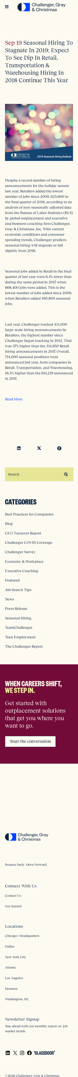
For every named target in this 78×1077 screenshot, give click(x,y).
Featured (12, 580)
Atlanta (10, 967)
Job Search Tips (18, 590)
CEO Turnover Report (23, 533)
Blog (9, 524)
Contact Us (13, 895)
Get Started (13, 906)
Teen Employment (20, 637)
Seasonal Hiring (18, 618)
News (9, 599)
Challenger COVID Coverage (28, 542)
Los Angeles (14, 978)
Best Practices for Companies (29, 514)
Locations (14, 926)
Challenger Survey (20, 552)
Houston (11, 988)
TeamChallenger (18, 627)
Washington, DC (17, 999)
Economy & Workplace (24, 561)
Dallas (9, 946)
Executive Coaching (21, 571)
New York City (15, 957)
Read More (14, 399)
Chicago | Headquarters (22, 936)
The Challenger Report (24, 646)
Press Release (16, 608)
